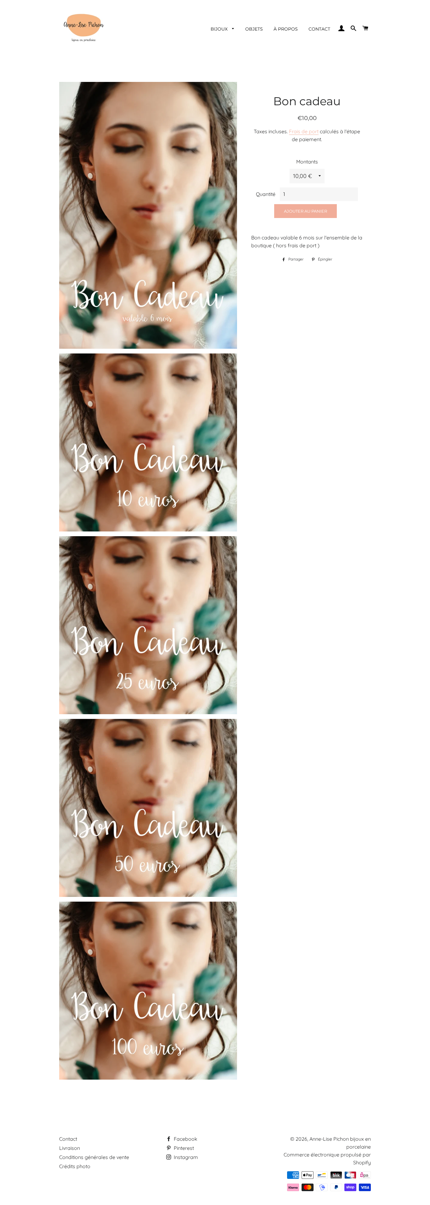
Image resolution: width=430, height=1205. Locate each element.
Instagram (185, 1157)
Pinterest (183, 1148)
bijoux (220, 29)
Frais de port (304, 131)
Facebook (185, 1139)
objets (254, 29)
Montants (307, 161)
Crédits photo (74, 1166)
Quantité (265, 194)
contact (319, 29)
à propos (286, 29)
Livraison (69, 1148)
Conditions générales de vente (94, 1157)
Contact (68, 1139)
